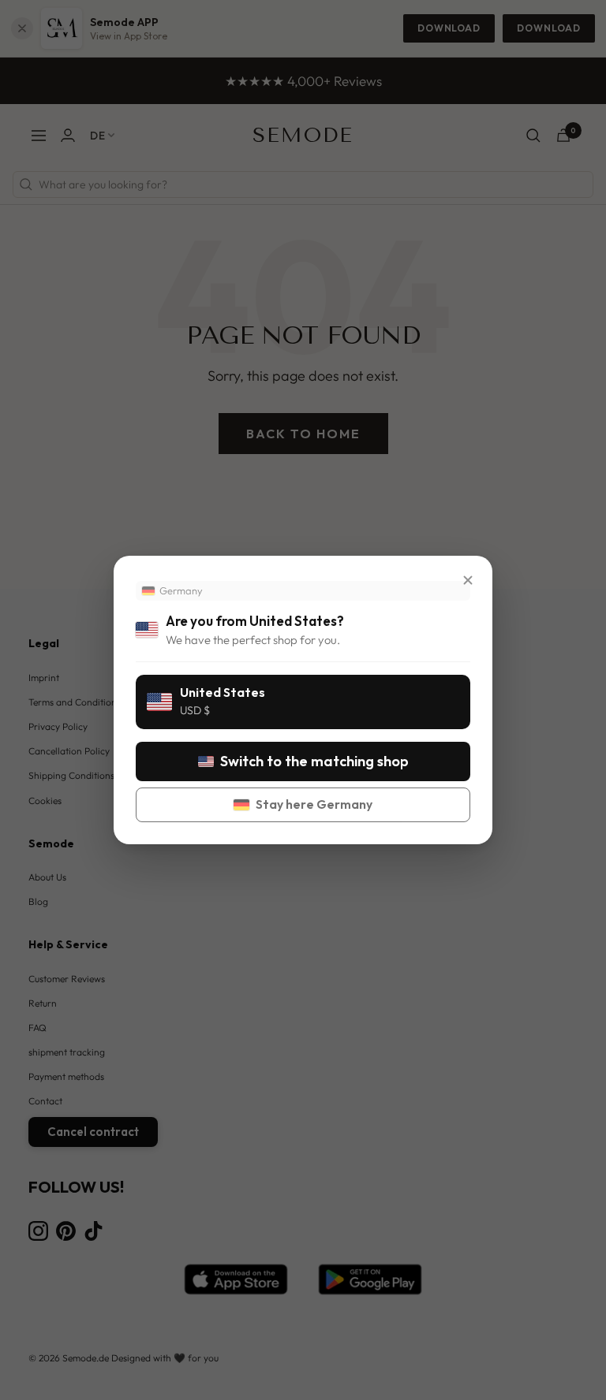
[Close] (468, 580)
